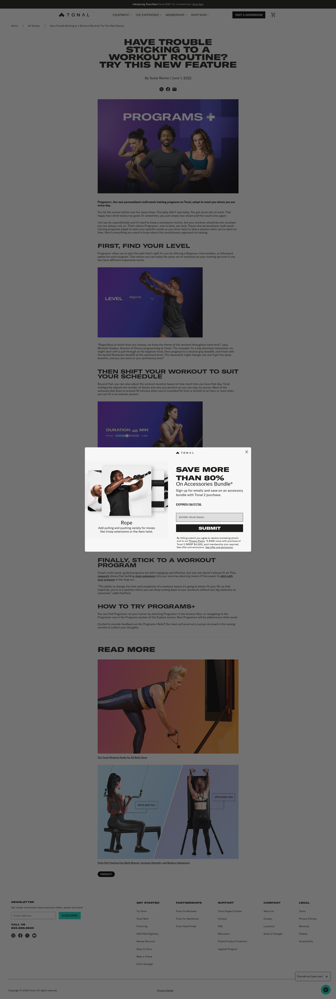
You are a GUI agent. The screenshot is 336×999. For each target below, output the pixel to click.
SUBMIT (210, 528)
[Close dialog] (247, 452)
